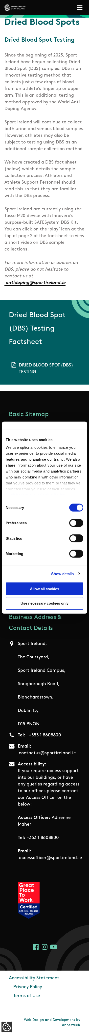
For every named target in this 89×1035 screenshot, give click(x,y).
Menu (81, 7)
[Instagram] (44, 947)
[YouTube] (53, 947)
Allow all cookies (44, 589)
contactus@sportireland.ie (47, 753)
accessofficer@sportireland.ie (50, 858)
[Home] (14, 7)
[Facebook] (35, 947)
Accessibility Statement (34, 978)
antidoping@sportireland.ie (35, 283)
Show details (62, 574)
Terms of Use (26, 996)
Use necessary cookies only (44, 603)
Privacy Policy (27, 987)
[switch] (76, 523)
